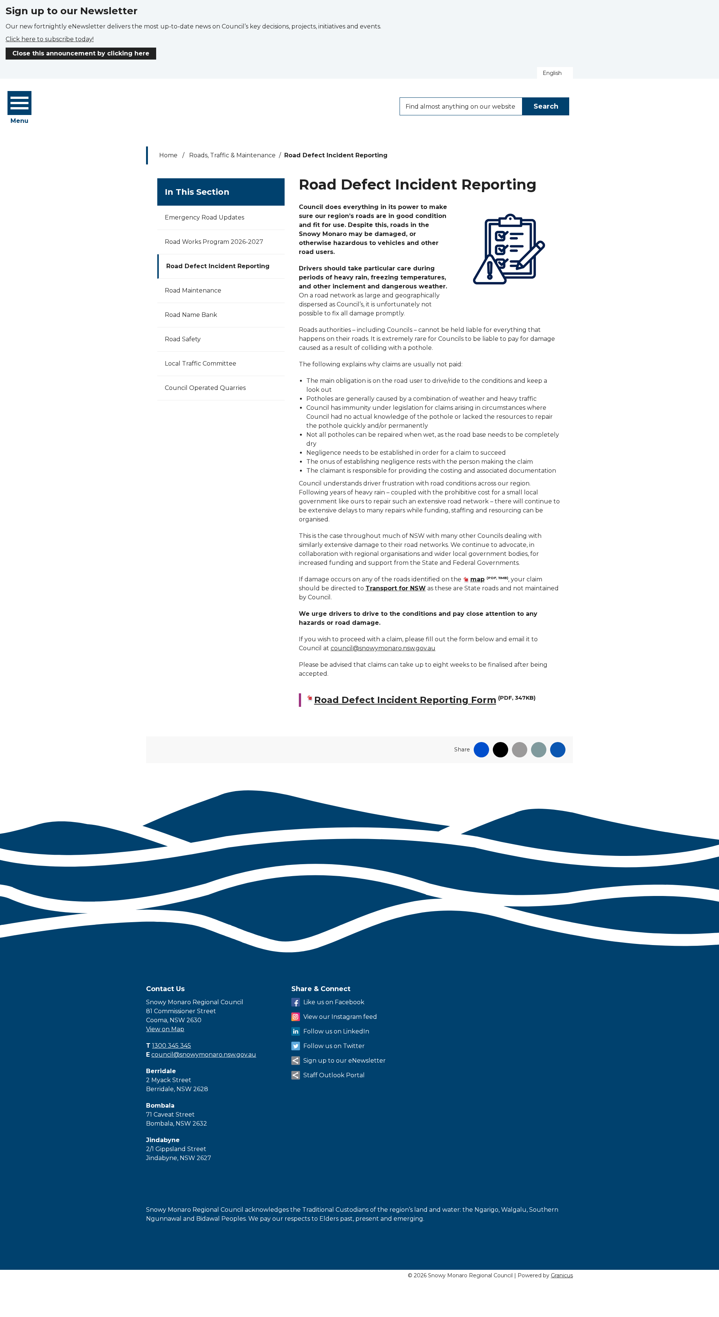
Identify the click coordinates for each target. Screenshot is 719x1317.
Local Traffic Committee (200, 363)
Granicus (562, 1275)
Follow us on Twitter (334, 1046)
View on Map (165, 1029)
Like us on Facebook (333, 1002)
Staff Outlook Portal (334, 1075)
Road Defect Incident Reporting (218, 266)
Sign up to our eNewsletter (344, 1060)
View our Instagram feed (340, 1016)
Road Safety (183, 339)
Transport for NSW (395, 588)
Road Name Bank (191, 314)
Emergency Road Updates (204, 217)
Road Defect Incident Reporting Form (425, 699)
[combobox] (555, 73)
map (489, 579)
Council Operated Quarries (205, 387)
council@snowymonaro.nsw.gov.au (383, 648)
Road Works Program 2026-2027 (214, 241)
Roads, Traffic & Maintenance (232, 155)
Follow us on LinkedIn (336, 1031)
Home (168, 155)
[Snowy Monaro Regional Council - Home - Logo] (219, 106)
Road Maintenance (193, 290)
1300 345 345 (171, 1045)
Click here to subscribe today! (50, 39)
